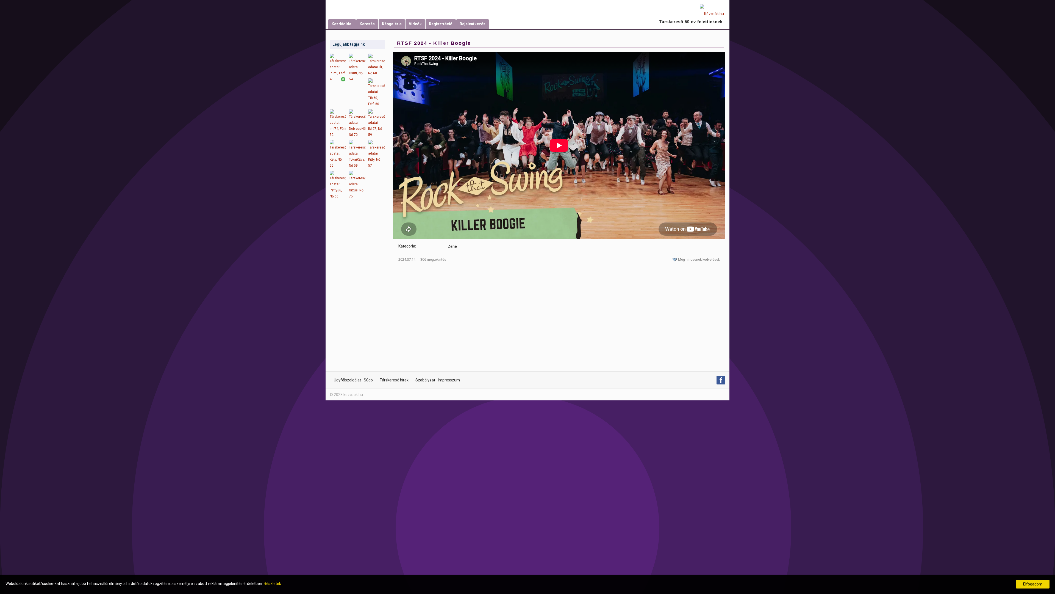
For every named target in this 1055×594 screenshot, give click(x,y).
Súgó (368, 380)
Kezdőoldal (342, 24)
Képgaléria (392, 24)
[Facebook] (721, 380)
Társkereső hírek (394, 380)
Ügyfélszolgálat (347, 380)
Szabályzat (425, 380)
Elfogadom (1032, 584)
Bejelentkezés (472, 24)
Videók (415, 24)
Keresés (367, 24)
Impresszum (449, 380)
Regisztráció (440, 24)
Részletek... (274, 583)
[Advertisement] (357, 288)
